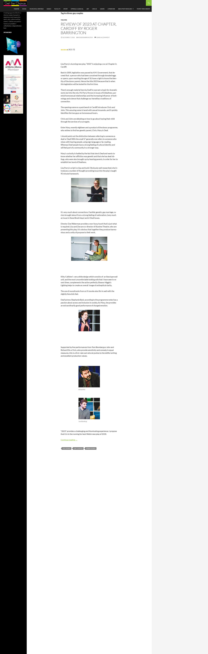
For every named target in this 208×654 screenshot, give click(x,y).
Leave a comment (103, 37)
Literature (111, 9)
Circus (94, 9)
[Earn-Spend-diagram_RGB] (13, 45)
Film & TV (57, 9)
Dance (49, 9)
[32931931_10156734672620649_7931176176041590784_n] (13, 84)
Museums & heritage (37, 9)
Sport (65, 9)
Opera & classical (77, 9)
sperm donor (91, 448)
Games (102, 9)
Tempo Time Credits (143, 9)
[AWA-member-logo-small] (13, 65)
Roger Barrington (85, 37)
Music (24, 9)
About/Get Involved (125, 9)
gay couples (78, 448)
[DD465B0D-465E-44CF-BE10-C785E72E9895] (13, 104)
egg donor (67, 448)
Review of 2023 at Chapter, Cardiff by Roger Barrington (89, 28)
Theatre (16, 9)
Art (88, 9)
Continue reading (69, 440)
